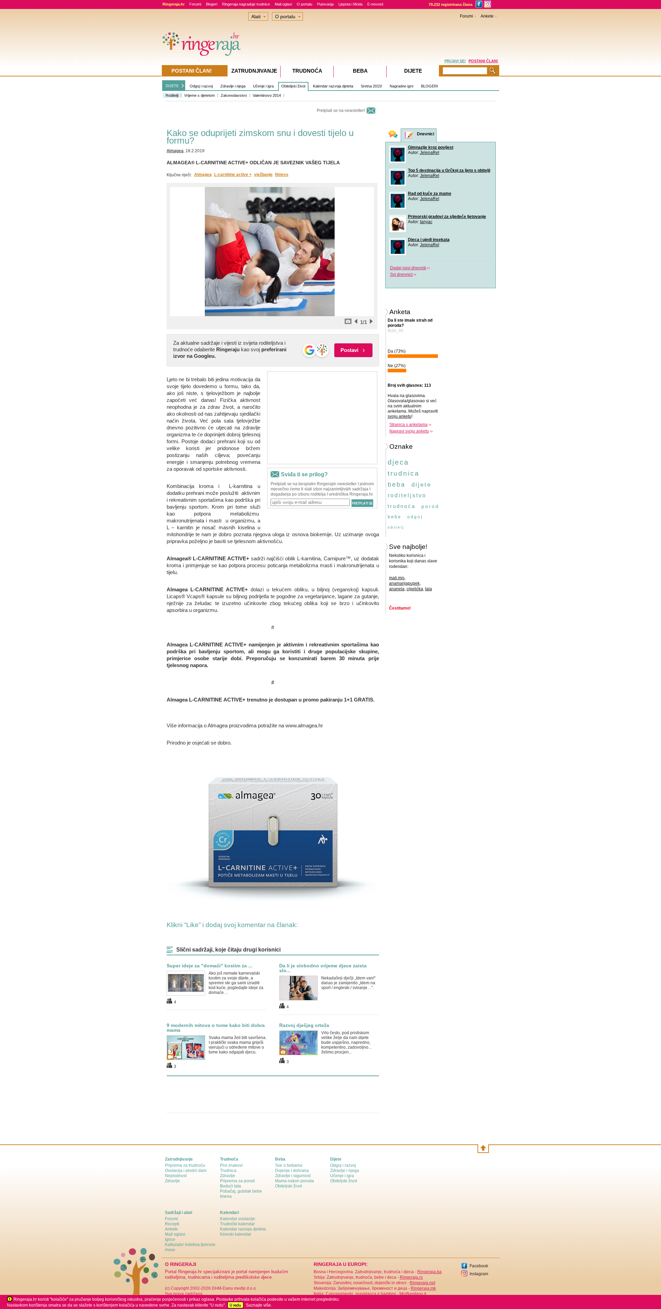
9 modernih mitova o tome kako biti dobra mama (216, 1027)
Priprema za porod (237, 1180)
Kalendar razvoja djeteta (333, 86)
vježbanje (263, 174)
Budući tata (230, 1186)
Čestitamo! (400, 608)
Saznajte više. (259, 1305)
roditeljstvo (407, 495)
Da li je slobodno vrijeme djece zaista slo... (323, 968)
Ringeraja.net (422, 1282)
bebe (394, 516)
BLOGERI (429, 86)
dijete (421, 484)
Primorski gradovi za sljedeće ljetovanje (447, 216)
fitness (281, 174)
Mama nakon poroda (294, 1180)
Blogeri (211, 4)
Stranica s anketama (408, 424)
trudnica (404, 473)
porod (430, 506)
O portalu (304, 4)
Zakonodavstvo (234, 95)
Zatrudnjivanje (254, 71)
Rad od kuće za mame (429, 193)
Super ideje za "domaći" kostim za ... (209, 965)
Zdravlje (172, 1180)
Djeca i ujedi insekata (429, 239)
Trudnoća (307, 71)
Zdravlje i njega (232, 86)
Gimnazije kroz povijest (430, 147)
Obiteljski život (293, 86)
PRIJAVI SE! (455, 61)
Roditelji (172, 95)
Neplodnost (176, 1175)
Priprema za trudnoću (185, 1165)
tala (428, 588)
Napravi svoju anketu (409, 431)
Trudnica (228, 1170)
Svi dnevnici (401, 274)
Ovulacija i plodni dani (186, 1170)
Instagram (479, 1273)
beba (397, 484)
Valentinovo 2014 (267, 95)
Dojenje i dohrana (292, 1170)
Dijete (413, 71)
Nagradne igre (401, 86)
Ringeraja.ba (429, 1271)
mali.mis (397, 577)
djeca (398, 462)
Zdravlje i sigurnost (293, 1175)
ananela (397, 588)
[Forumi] (393, 135)
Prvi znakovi (231, 1165)
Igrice (170, 1239)
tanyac (426, 221)
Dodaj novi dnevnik (408, 268)
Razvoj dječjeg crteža (304, 1025)
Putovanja (325, 4)
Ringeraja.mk (423, 1288)
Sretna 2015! (371, 86)
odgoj (415, 517)
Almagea (175, 150)
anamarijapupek (404, 583)
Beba (360, 71)
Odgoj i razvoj (201, 86)
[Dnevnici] (409, 135)
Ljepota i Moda (350, 4)
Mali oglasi (283, 4)
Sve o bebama (288, 1165)
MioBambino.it (412, 1293)
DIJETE (172, 86)
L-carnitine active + (233, 174)
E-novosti (375, 4)
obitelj (396, 527)
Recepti (172, 1224)
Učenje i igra (263, 86)
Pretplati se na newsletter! (341, 110)
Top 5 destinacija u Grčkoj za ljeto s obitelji (449, 170)
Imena (226, 1196)
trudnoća (402, 506)
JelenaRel (429, 152)
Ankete (487, 16)
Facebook (479, 1266)
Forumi (195, 4)
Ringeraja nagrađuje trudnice (246, 4)
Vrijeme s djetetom (199, 95)
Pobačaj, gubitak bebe (241, 1191)
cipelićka (415, 588)
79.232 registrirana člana (450, 4)
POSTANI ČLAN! (483, 61)
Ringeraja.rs (411, 1277)
